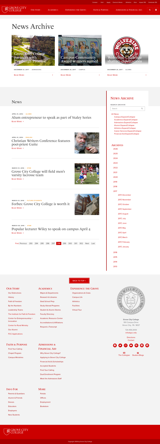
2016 (115, 252)
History (11, 297)
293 (30, 243)
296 (47, 243)
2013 (115, 266)
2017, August (123, 214)
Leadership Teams (15, 310)
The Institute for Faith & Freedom (21, 314)
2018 (115, 186)
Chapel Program (14, 353)
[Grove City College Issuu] (136, 345)
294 (36, 243)
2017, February (124, 242)
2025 (115, 153)
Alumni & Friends (15, 398)
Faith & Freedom (15, 301)
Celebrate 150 (152, 2)
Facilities (76, 306)
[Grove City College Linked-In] (147, 345)
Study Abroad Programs (49, 306)
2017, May (122, 228)
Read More (17, 121)
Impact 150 (142, 2)
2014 (115, 262)
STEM (29, 168)
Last (93, 243)
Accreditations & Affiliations (51, 322)
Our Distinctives (14, 293)
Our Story (12, 288)
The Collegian (124, 355)
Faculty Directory (47, 314)
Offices (43, 398)
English (29, 137)
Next (87, 243)
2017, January (123, 247)
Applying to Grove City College (53, 357)
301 (75, 243)
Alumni (29, 114)
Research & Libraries (48, 297)
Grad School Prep (47, 301)
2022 (115, 168)
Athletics (128, 2)
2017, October (123, 204)
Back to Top (79, 281)
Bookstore (44, 406)
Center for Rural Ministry (18, 325)
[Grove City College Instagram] (126, 345)
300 (70, 243)
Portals (43, 393)
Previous (23, 243)
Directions (131, 337)
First (17, 243)
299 (64, 243)
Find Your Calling (15, 349)
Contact (131, 340)
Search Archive (117, 105)
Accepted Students (48, 366)
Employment (45, 402)
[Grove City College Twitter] (120, 345)
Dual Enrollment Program (50, 374)
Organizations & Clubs (81, 293)
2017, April (122, 232)
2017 (115, 191)
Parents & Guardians (16, 393)
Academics (45, 288)
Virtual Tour (77, 310)
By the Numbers (14, 306)
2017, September (124, 209)
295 (42, 243)
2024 (115, 158)
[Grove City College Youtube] (131, 345)
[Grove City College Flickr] (142, 345)
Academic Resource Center (51, 318)
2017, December (124, 195)
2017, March (122, 237)
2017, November (124, 200)
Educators (12, 406)
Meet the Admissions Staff (50, 378)
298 (58, 243)
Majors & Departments (49, 293)
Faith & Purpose (16, 344)
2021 (115, 172)
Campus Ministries (15, 357)
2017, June (122, 223)
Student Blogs (138, 355)
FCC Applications (15, 334)
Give (135, 2)
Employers (12, 410)
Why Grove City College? (50, 353)
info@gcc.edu (131, 333)
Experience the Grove (84, 288)
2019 (115, 182)
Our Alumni (13, 330)
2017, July (122, 218)
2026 (115, 149)
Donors (11, 402)
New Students (14, 415)
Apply (108, 2)
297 (53, 243)
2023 (115, 163)
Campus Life (77, 297)
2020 (115, 177)
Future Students (34, 200)
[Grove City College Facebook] (115, 345)
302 (81, 243)
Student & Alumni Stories (50, 310)
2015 (115, 257)
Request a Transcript (48, 327)
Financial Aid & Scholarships (51, 361)
